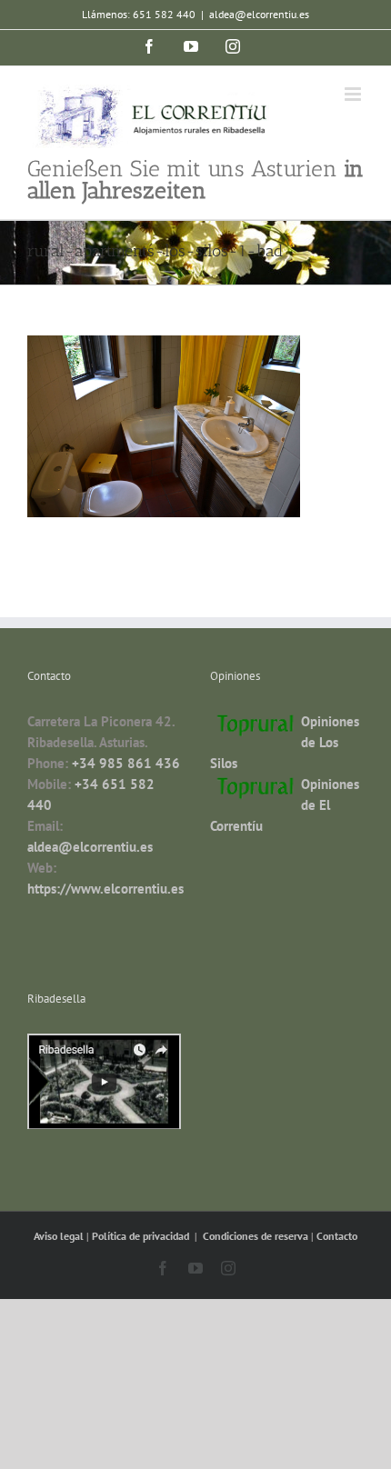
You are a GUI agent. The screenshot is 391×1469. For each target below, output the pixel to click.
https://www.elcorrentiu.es (105, 888)
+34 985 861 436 (126, 763)
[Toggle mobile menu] (354, 94)
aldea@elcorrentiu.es (259, 14)
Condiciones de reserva (255, 1236)
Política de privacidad (142, 1236)
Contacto (336, 1236)
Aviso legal (60, 1236)
